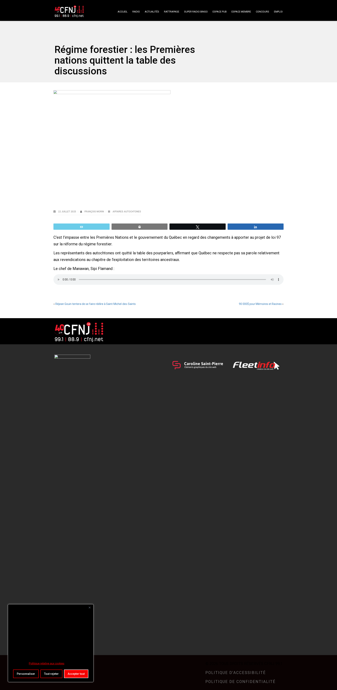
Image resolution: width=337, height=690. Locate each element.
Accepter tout (76, 673)
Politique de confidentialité (240, 681)
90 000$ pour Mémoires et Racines (260, 303)
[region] (51, 643)
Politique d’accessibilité (235, 672)
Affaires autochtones (127, 211)
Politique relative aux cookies (46, 663)
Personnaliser (26, 673)
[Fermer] (89, 607)
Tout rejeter (51, 673)
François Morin (94, 211)
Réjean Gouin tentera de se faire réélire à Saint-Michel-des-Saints (95, 303)
